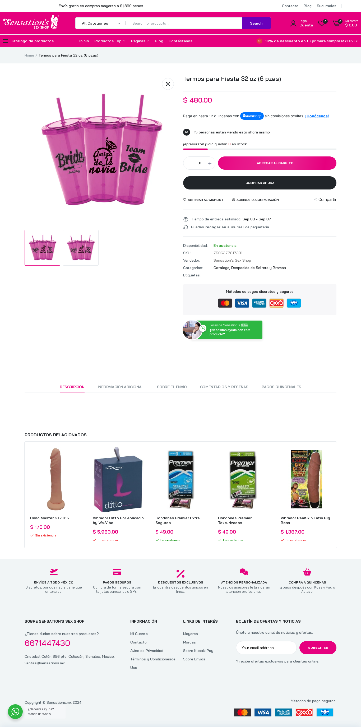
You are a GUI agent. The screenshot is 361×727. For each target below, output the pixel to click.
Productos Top (108, 41)
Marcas (189, 642)
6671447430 (47, 643)
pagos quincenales (281, 387)
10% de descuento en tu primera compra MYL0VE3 (311, 41)
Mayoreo (190, 633)
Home (29, 55)
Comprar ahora (260, 183)
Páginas (138, 41)
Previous (24, 495)
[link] (77, 455)
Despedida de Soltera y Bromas (258, 267)
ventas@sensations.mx (45, 663)
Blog (308, 5)
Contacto (290, 5)
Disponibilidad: (195, 245)
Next (336, 495)
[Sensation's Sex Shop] (31, 23)
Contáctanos (180, 41)
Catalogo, (222, 267)
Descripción (72, 387)
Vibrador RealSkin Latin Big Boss (305, 520)
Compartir (327, 199)
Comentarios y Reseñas (224, 387)
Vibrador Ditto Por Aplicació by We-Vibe (118, 520)
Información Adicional (121, 387)
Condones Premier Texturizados (235, 520)
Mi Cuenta (139, 633)
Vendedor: (191, 260)
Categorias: (193, 267)
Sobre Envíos (194, 659)
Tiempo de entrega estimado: (216, 219)
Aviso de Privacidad (146, 650)
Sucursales (326, 5)
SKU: (187, 253)
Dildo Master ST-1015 (49, 518)
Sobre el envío (172, 387)
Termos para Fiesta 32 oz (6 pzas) (232, 78)
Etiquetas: (192, 275)
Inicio (84, 41)
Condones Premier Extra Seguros (177, 520)
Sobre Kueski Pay (198, 650)
